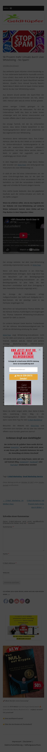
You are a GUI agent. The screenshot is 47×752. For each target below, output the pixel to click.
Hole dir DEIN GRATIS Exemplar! (24, 377)
